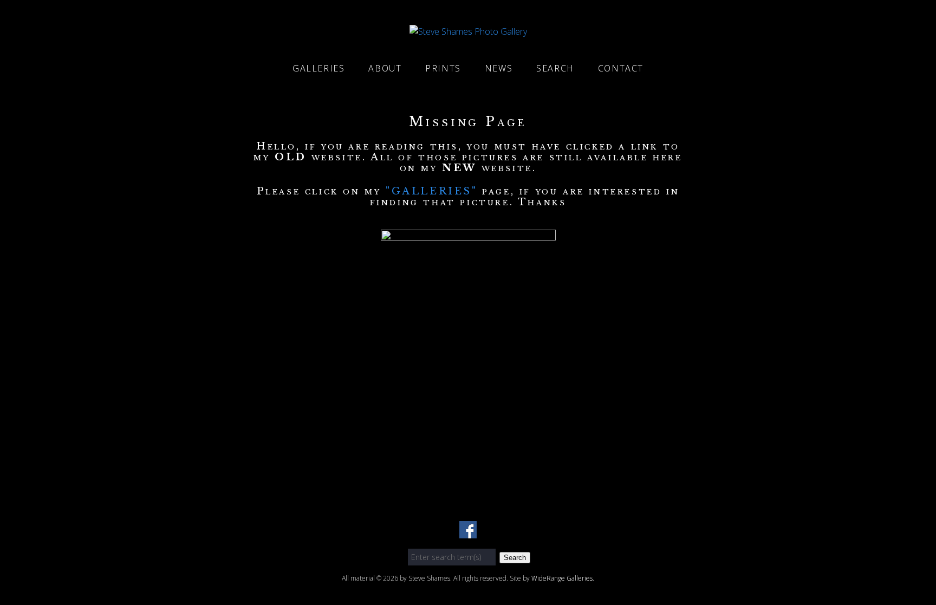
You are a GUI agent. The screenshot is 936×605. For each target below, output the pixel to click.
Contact (621, 68)
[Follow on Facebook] (468, 532)
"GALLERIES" (434, 191)
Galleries (318, 68)
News (498, 68)
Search (555, 68)
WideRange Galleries (562, 578)
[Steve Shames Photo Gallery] (468, 31)
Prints (443, 68)
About (384, 68)
